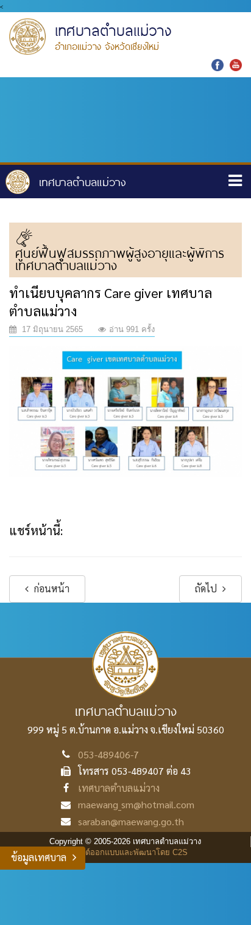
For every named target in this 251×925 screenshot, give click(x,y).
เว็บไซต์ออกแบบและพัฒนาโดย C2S (126, 852)
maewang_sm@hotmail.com (136, 804)
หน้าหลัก (66, 181)
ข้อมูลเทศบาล (38, 857)
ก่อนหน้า (50, 588)
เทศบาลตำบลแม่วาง (119, 787)
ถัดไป (207, 588)
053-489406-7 (108, 754)
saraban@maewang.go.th (131, 821)
